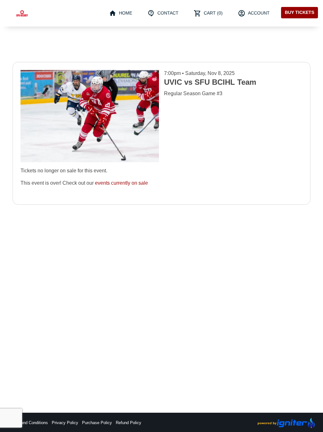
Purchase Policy (97, 422)
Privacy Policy (65, 422)
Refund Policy (128, 422)
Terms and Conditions (28, 422)
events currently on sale (121, 183)
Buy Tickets (299, 12)
